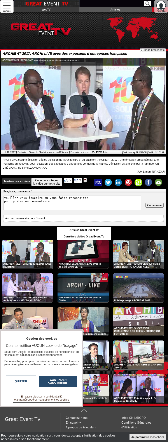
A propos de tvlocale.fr (81, 427)
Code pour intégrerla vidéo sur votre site (46, 182)
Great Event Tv (22, 419)
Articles (115, 9)
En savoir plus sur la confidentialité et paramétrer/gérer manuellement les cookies (41, 398)
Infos (133, 417)
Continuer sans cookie (58, 381)
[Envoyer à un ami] (158, 182)
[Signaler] (88, 182)
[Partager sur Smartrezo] (98, 182)
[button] (83, 104)
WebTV (46, 9)
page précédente (154, 50)
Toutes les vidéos (17, 181)
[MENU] (7, 6)
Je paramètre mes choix (147, 437)
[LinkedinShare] (118, 182)
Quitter (21, 381)
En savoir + (73, 422)
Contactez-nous (77, 417)
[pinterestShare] (128, 182)
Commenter (154, 205)
